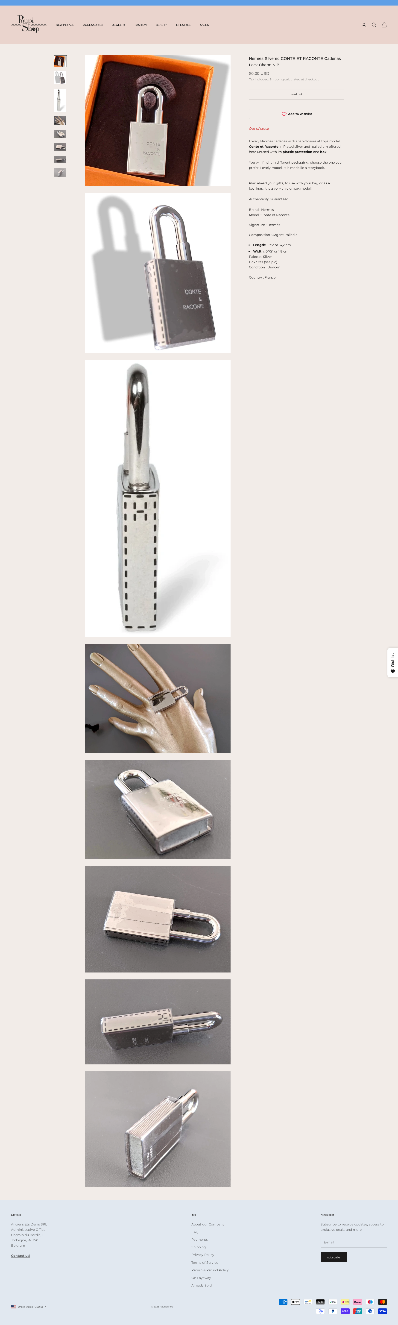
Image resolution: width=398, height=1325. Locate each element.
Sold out (296, 94)
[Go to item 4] (60, 121)
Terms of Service (204, 1262)
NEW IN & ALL (65, 24)
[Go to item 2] (60, 78)
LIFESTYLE (183, 24)
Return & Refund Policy (210, 1270)
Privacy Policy (202, 1255)
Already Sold (201, 1285)
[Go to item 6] (60, 147)
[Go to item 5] (60, 133)
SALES (204, 24)
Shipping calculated (285, 79)
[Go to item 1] (60, 61)
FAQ (195, 1232)
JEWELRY (119, 24)
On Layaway (201, 1278)
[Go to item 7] (60, 160)
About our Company (207, 1224)
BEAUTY (161, 24)
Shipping (198, 1247)
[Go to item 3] (60, 100)
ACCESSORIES (93, 24)
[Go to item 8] (60, 172)
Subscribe (333, 1257)
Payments (199, 1239)
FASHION (141, 24)
